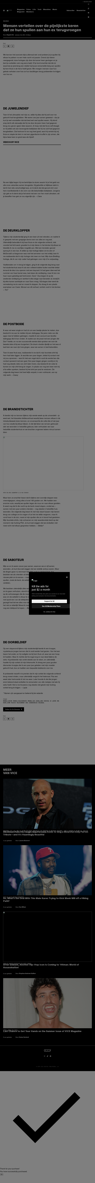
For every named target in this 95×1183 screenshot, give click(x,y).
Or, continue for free (49, 612)
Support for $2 (49, 601)
